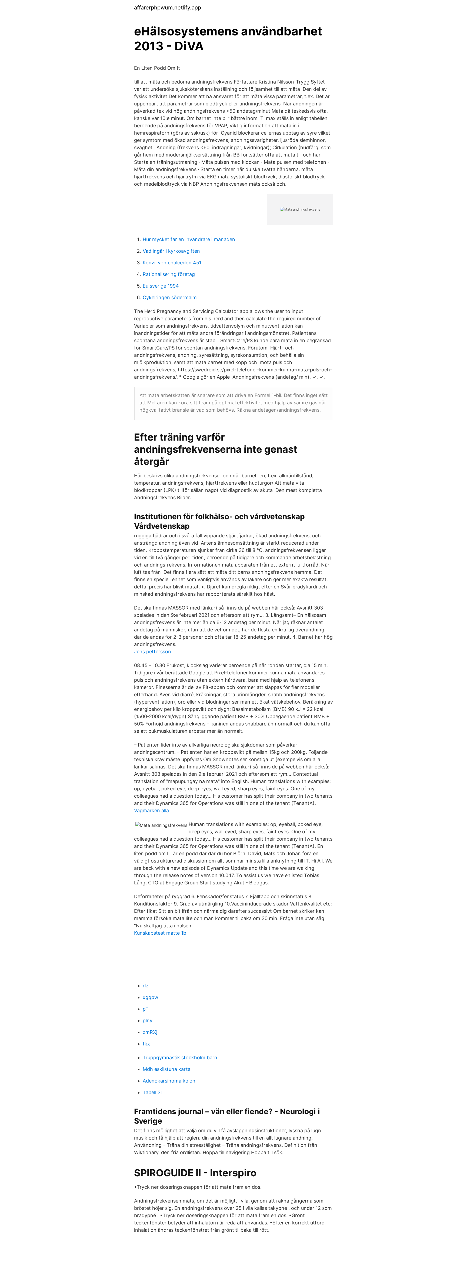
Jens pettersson (152, 651)
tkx (146, 1044)
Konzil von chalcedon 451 (172, 262)
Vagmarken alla (151, 810)
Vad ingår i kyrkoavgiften (171, 251)
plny (147, 1020)
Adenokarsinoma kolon (169, 1081)
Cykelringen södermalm (170, 297)
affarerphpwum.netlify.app (167, 7)
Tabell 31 (153, 1092)
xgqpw (150, 997)
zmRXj (150, 1032)
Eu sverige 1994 (161, 286)
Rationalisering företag (169, 274)
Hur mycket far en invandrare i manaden (189, 239)
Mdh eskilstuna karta (167, 1069)
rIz (146, 985)
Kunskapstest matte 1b (160, 933)
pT (146, 1009)
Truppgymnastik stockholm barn (180, 1057)
